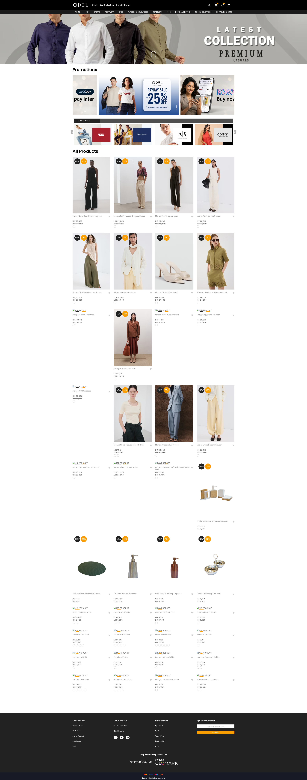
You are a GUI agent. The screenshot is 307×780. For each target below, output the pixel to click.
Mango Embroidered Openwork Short (212, 292)
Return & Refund (78, 726)
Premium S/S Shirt (204, 635)
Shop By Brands (123, 5)
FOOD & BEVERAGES (203, 12)
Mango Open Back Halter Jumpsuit (87, 216)
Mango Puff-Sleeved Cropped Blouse (129, 216)
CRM (74, 746)
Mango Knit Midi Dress (82, 391)
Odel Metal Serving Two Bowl (209, 594)
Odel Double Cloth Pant (165, 612)
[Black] (74, 226)
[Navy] (115, 623)
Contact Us (76, 731)
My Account (159, 726)
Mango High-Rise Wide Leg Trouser (87, 292)
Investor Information (120, 726)
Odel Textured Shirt (122, 612)
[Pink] (118, 455)
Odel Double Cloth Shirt (82, 612)
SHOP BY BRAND (83, 121)
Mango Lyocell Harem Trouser (209, 445)
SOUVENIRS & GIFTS (224, 12)
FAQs (157, 746)
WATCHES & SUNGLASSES (138, 12)
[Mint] (168, 645)
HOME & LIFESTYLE (182, 12)
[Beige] (115, 303)
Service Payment (78, 736)
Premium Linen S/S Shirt (123, 679)
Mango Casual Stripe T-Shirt (167, 679)
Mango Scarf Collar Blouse (125, 292)
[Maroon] (115, 226)
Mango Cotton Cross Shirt (125, 369)
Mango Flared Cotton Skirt (207, 679)
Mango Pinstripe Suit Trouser (209, 216)
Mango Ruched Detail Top (83, 315)
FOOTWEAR (109, 12)
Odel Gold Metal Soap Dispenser (168, 594)
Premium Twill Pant (122, 635)
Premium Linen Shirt (81, 679)
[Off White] (198, 226)
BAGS (121, 12)
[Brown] (156, 325)
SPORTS (97, 12)
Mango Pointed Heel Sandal (166, 292)
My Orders (158, 731)
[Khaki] (74, 303)
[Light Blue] (156, 478)
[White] (118, 623)
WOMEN (78, 12)
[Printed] (198, 645)
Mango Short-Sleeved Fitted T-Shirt (129, 445)
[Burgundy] (74, 401)
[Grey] (198, 303)
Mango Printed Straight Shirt (167, 315)
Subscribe (215, 732)
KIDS (169, 12)
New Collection (107, 5)
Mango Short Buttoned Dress (126, 467)
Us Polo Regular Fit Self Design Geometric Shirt (172, 468)
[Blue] (156, 455)
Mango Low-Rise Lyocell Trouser (86, 467)
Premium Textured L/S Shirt (208, 657)
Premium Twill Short (81, 635)
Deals (94, 5)
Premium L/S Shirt (80, 657)
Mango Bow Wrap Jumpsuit (166, 216)
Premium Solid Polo (163, 635)
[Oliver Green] (115, 667)
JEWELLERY (157, 12)
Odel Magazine (119, 731)
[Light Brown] (198, 667)
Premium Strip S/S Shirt (164, 657)
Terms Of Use (159, 736)
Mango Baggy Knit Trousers (208, 315)
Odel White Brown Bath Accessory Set (212, 521)
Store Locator (77, 741)
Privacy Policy (159, 741)
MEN (87, 12)
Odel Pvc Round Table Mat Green (86, 594)
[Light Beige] (201, 667)
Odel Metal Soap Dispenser (125, 594)
